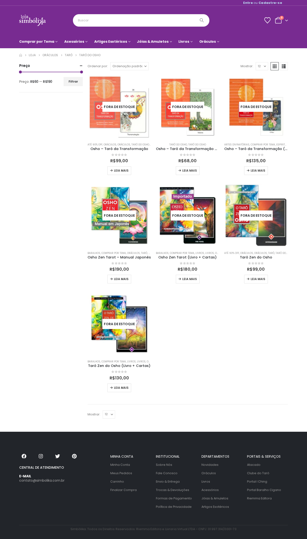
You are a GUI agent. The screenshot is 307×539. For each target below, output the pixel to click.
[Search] (201, 20)
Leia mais (121, 170)
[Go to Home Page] (20, 55)
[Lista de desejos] (267, 20)
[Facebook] (24, 456)
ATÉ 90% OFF (95, 144)
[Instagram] (41, 456)
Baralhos (94, 253)
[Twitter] (57, 456)
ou (262, 2)
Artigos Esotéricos (110, 41)
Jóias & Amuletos (152, 41)
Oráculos (207, 41)
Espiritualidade (286, 144)
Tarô (144, 253)
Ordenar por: (98, 66)
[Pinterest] (74, 456)
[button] (275, 66)
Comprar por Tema (36, 41)
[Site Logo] (32, 20)
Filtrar (73, 81)
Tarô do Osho (140, 144)
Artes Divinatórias (236, 144)
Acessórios (74, 41)
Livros (183, 41)
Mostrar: (247, 66)
